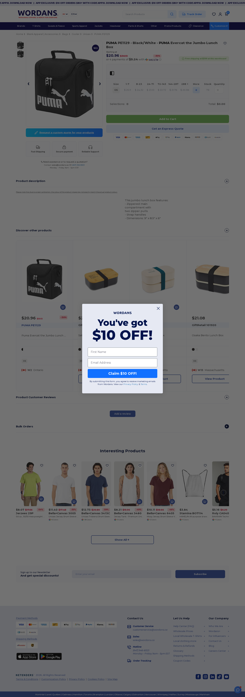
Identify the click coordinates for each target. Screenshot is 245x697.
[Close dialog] (158, 308)
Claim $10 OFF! (122, 373)
